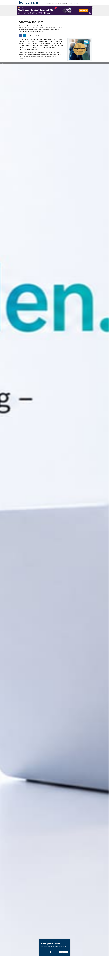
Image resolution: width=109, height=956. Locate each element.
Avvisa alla (54, 952)
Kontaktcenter (58, 3)
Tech (53, 3)
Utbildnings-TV (65, 3)
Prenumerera (48, 3)
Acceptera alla (63, 952)
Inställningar (45, 952)
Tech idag (75, 3)
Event (71, 3)
